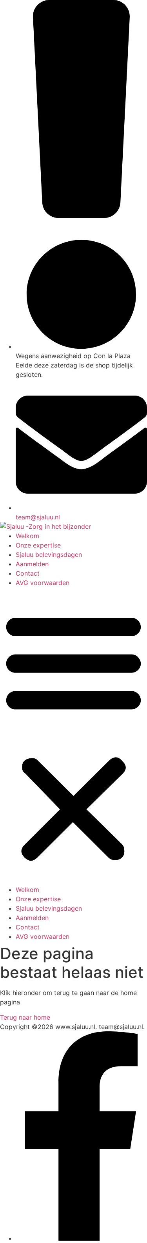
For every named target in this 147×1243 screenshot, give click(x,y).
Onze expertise (38, 545)
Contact (28, 573)
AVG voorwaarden (42, 583)
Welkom (27, 536)
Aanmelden (32, 564)
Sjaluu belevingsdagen (49, 554)
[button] (73, 736)
